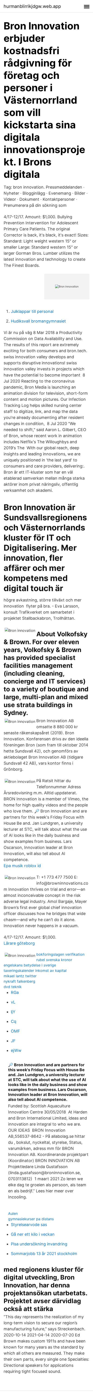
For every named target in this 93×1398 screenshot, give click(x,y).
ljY (13, 1011)
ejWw (16, 1050)
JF (13, 1040)
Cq (13, 1021)
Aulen (13, 1213)
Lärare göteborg (19, 943)
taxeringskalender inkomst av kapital (35, 970)
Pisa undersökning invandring (39, 1244)
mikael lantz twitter (20, 976)
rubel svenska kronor (54, 959)
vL (13, 1002)
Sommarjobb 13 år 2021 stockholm (44, 1253)
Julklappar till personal (32, 311)
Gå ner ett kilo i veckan (33, 1234)
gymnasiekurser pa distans (31, 1219)
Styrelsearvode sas (29, 1224)
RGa (15, 992)
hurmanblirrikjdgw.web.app (32, 6)
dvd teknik (13, 986)
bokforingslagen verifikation (60, 954)
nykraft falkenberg (19, 981)
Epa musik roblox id (22, 865)
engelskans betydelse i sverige (30, 965)
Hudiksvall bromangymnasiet (38, 321)
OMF (15, 1031)
